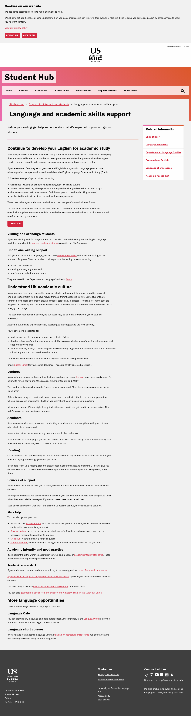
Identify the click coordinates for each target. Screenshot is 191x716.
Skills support (153, 136)
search (182, 91)
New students (83, 90)
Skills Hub (15, 538)
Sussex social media (173, 680)
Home (9, 90)
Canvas (79, 376)
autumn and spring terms (45, 243)
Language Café (91, 618)
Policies (148, 688)
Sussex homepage (174, 46)
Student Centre (33, 523)
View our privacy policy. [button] (16, 27)
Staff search (104, 699)
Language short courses (159, 167)
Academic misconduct (157, 175)
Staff (186, 46)
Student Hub (29, 77)
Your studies (130, 90)
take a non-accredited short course (71, 634)
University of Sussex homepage (113, 688)
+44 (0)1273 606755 (108, 674)
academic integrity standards (88, 554)
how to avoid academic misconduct (50, 586)
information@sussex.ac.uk (111, 679)
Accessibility (104, 695)
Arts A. (69, 279)
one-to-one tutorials (67, 255)
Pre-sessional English (157, 160)
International (61, 90)
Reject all (12, 35)
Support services (107, 90)
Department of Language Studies (163, 152)
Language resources (157, 144)
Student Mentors (18, 542)
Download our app (153, 680)
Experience (41, 90)
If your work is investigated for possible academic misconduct (38, 576)
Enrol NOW (15, 223)
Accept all (29, 35)
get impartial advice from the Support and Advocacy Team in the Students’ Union (61, 592)
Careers (23, 90)
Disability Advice (18, 530)
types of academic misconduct (93, 570)
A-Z (99, 691)
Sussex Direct (21, 364)
